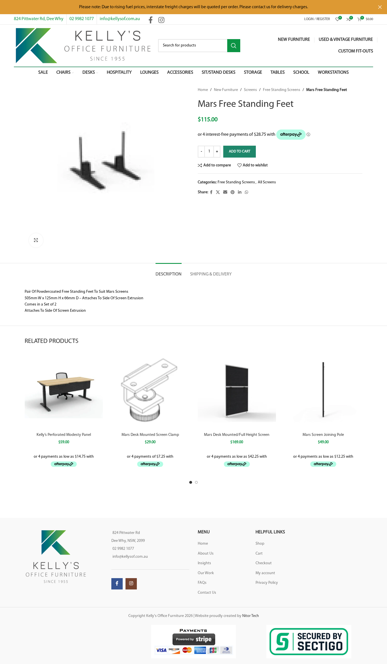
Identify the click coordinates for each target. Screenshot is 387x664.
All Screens (267, 182)
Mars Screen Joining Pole (323, 435)
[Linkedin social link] (239, 192)
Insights (204, 563)
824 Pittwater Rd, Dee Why (38, 19)
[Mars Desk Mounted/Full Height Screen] (237, 391)
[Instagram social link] (161, 20)
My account (265, 573)
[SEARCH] (233, 45)
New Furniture (226, 90)
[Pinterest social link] (232, 192)
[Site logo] (83, 45)
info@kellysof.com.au (120, 19)
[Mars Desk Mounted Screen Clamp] (150, 391)
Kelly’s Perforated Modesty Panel (64, 435)
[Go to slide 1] (190, 482)
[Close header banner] (380, 7)
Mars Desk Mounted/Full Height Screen (236, 435)
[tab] (169, 271)
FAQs (202, 583)
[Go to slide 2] (196, 482)
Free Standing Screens (281, 90)
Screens (250, 90)
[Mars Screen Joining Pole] (323, 391)
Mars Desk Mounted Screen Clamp (150, 435)
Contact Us (207, 593)
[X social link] (218, 192)
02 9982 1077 (81, 19)
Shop (260, 544)
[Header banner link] (185, 7)
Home (203, 90)
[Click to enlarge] (36, 240)
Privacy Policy (267, 583)
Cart (259, 553)
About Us (206, 553)
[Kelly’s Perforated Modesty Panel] (64, 391)
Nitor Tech (250, 616)
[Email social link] (225, 192)
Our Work (206, 573)
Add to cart (239, 151)
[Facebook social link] (151, 20)
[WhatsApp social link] (246, 192)
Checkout (264, 563)
